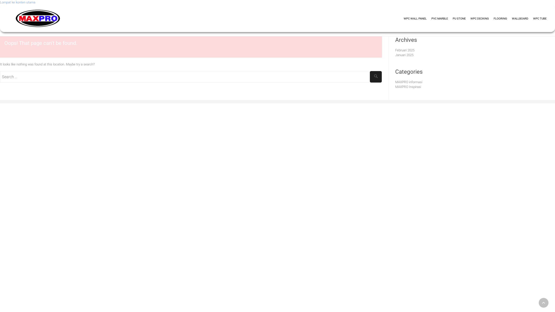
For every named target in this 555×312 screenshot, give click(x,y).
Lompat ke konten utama (17, 2)
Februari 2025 (405, 50)
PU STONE (459, 18)
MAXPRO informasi (408, 82)
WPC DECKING (479, 18)
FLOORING (500, 18)
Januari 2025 (404, 55)
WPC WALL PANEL (415, 18)
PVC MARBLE (439, 18)
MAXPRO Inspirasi (408, 87)
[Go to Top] (543, 303)
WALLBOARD (520, 18)
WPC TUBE (540, 18)
